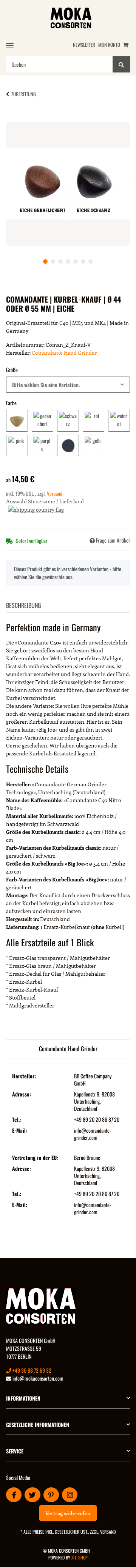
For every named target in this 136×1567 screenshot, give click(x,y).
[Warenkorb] (126, 44)
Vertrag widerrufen (68, 1513)
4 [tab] (68, 261)
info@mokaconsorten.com (37, 1378)
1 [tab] (45, 261)
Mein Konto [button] (109, 44)
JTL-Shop (79, 1557)
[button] (68, 1398)
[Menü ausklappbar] (10, 45)
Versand (54, 493)
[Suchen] (121, 64)
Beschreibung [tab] (23, 605)
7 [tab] (90, 261)
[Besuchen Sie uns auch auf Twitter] (32, 1494)
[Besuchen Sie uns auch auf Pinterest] (51, 1494)
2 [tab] (53, 261)
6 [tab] (83, 261)
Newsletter (84, 44)
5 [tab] (75, 261)
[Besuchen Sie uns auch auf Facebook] (14, 1494)
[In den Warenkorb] (18, 118)
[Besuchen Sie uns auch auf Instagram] (69, 1494)
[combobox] (68, 385)
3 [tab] (60, 261)
